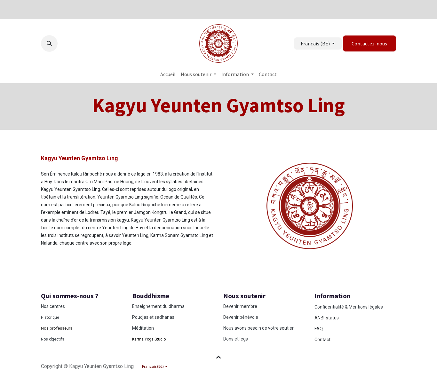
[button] (49, 43)
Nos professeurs (56, 328)
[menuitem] (168, 74)
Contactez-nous (369, 43)
